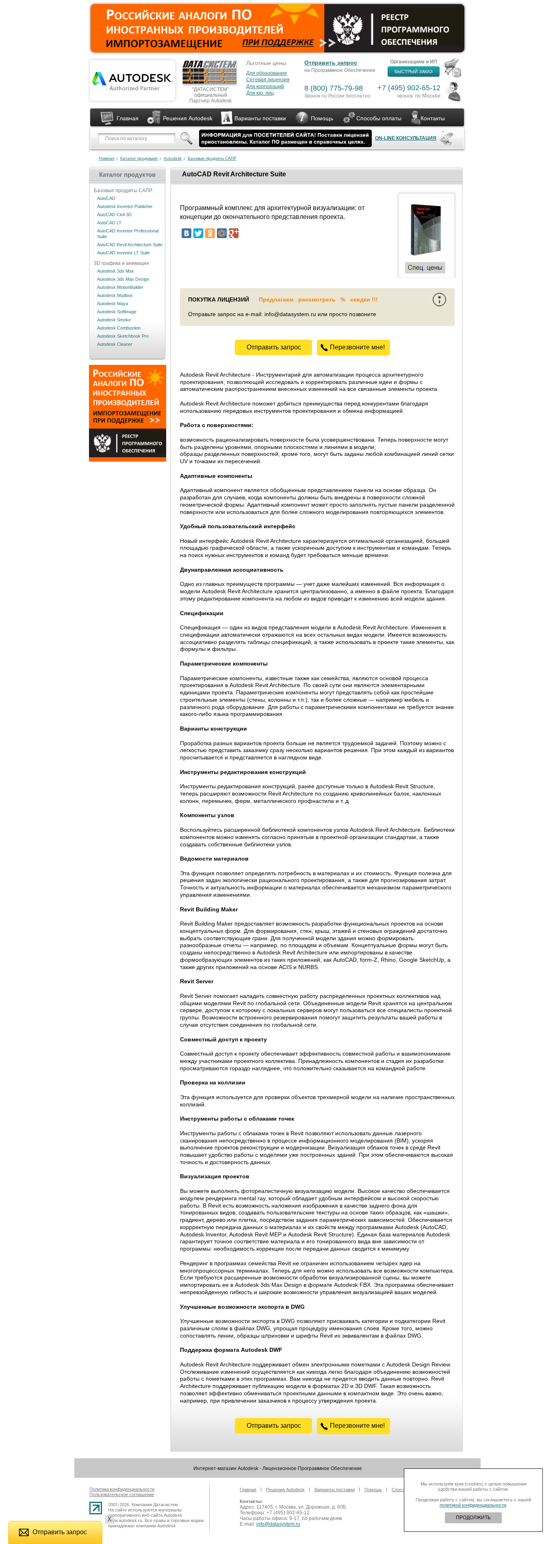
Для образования (266, 73)
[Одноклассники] (210, 233)
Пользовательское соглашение (121, 1494)
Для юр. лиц (260, 93)
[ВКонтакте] (186, 233)
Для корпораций (265, 86)
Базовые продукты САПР (212, 158)
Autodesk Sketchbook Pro (123, 336)
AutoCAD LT (109, 222)
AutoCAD (106, 198)
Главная (128, 118)
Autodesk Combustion (119, 327)
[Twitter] (198, 233)
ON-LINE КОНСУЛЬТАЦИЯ (405, 138)
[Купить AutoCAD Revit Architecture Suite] (425, 254)
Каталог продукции (139, 158)
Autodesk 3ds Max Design (123, 279)
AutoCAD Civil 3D (114, 214)
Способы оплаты (378, 118)
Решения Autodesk (187, 118)
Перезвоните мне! (357, 347)
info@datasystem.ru (278, 1524)
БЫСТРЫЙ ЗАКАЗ (414, 71)
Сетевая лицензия (268, 79)
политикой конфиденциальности (473, 1505)
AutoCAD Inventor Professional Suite (127, 233)
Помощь (322, 118)
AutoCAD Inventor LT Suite (123, 252)
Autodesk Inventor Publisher (125, 206)
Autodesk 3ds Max (115, 271)
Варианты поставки (260, 118)
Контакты (433, 118)
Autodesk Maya (112, 303)
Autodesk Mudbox (115, 295)
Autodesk (173, 158)
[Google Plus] (233, 233)
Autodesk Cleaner (114, 344)
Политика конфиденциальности (121, 1489)
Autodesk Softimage (117, 311)
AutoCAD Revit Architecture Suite (130, 244)
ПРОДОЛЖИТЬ (473, 1517)
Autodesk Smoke (114, 319)
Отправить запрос (330, 62)
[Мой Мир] (222, 233)
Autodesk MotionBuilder (120, 287)
